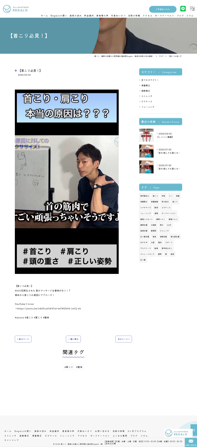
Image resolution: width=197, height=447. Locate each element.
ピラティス (146, 101)
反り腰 (143, 259)
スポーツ (168, 242)
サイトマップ (11, 440)
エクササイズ (145, 207)
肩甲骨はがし (167, 248)
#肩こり (68, 367)
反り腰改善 (144, 236)
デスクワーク (145, 248)
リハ (170, 196)
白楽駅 (153, 225)
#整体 (79, 367)
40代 (169, 225)
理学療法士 (144, 196)
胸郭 (156, 207)
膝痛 (156, 248)
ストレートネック (147, 254)
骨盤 (177, 196)
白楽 (152, 242)
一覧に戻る (73, 339)
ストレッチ (146, 95)
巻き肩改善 (175, 236)
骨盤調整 (154, 201)
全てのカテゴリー (150, 79)
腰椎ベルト (173, 219)
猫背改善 (143, 230)
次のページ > (124, 339)
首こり (175, 201)
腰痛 (160, 254)
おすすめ (143, 242)
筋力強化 (165, 201)
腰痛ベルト (160, 219)
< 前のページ (23, 339)
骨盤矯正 (145, 85)
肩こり (155, 196)
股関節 (153, 230)
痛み (161, 225)
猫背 (172, 254)
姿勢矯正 (145, 90)
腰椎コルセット (146, 219)
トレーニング (147, 106)
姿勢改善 (163, 236)
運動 (156, 213)
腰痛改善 (143, 225)
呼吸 (163, 196)
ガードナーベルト (169, 213)
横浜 (154, 236)
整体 (160, 242)
